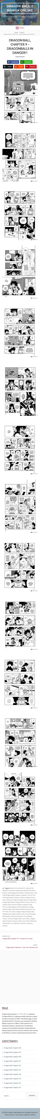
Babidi (17, 890)
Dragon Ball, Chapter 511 (12, 1087)
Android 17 (21, 888)
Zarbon (4, 926)
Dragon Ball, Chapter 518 (12, 1057)
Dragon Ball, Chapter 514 (12, 1074)
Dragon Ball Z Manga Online (20, 8)
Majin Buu (24, 907)
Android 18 (29, 888)
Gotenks (19, 904)
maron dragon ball (8, 909)
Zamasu (29, 923)
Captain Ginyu (29, 893)
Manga (31, 907)
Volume (9, 921)
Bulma (21, 893)
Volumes (15, 921)
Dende (28, 897)
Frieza (27, 902)
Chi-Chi (30, 895)
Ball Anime (27, 890)
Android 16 (13, 888)
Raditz (8, 916)
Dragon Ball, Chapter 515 (12, 1070)
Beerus (4, 893)
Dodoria (9, 900)
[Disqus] (20, 977)
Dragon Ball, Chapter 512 (12, 1083)
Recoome (14, 916)
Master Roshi (19, 909)
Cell (35, 893)
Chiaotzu (16, 897)
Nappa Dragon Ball (27, 911)
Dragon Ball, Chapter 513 (12, 1079)
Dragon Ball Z (20, 902)
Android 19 (6, 890)
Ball (21, 890)
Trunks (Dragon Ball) (15, 918)
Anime (12, 890)
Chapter (17, 895)
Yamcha (22, 923)
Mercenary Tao (30, 909)
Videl (4, 921)
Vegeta (32, 918)
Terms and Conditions (22, 1115)
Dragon (15, 900)
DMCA (33, 1115)
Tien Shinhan (28, 916)
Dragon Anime (23, 900)
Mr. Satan (12, 911)
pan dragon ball (13, 914)
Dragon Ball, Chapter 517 (12, 1061)
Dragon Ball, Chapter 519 (12, 1052)
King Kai (25, 904)
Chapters (24, 895)
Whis (28, 921)
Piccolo (21, 914)
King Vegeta (12, 907)
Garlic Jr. (33, 902)
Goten (14, 904)
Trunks (4, 918)
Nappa (18, 911)
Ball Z (33, 890)
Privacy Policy (9, 1115)
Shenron (20, 916)
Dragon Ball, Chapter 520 (12, 1048)
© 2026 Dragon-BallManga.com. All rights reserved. (19, 1112)
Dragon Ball (32, 900)
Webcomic (22, 921)
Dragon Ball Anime (8, 902)
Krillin (19, 907)
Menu (21, 28)
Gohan (4, 904)
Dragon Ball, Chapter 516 (12, 1065)
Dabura (22, 897)
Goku (9, 904)
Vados (28, 918)
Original (5, 914)
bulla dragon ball (13, 893)
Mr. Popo (5, 911)
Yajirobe (16, 923)
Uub (23, 918)
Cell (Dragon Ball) (8, 895)
